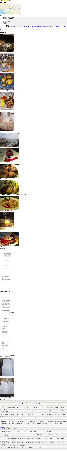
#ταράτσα (18, 26)
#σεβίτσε (31, 26)
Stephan (1, 427)
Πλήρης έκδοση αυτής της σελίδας (5, 0)
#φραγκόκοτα (47, 26)
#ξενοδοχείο (13, 26)
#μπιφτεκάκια (28, 26)
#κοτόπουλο (51, 26)
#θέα (15, 26)
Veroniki (1, 444)
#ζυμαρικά (57, 26)
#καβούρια (40, 26)
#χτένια (21, 26)
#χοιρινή (55, 26)
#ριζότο (44, 26)
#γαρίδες (24, 26)
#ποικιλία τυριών (62, 26)
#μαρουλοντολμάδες (36, 26)
